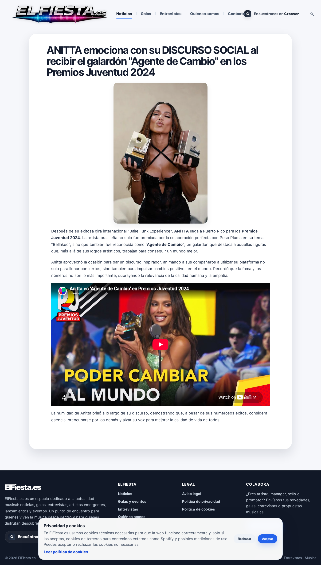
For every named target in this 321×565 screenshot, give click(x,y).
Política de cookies (198, 509)
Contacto (236, 13)
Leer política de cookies (66, 552)
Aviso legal (191, 493)
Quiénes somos (204, 13)
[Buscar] (311, 13)
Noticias (124, 13)
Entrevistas (170, 13)
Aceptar (267, 539)
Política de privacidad (201, 501)
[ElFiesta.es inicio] (59, 13)
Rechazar (244, 539)
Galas (146, 13)
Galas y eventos (132, 501)
